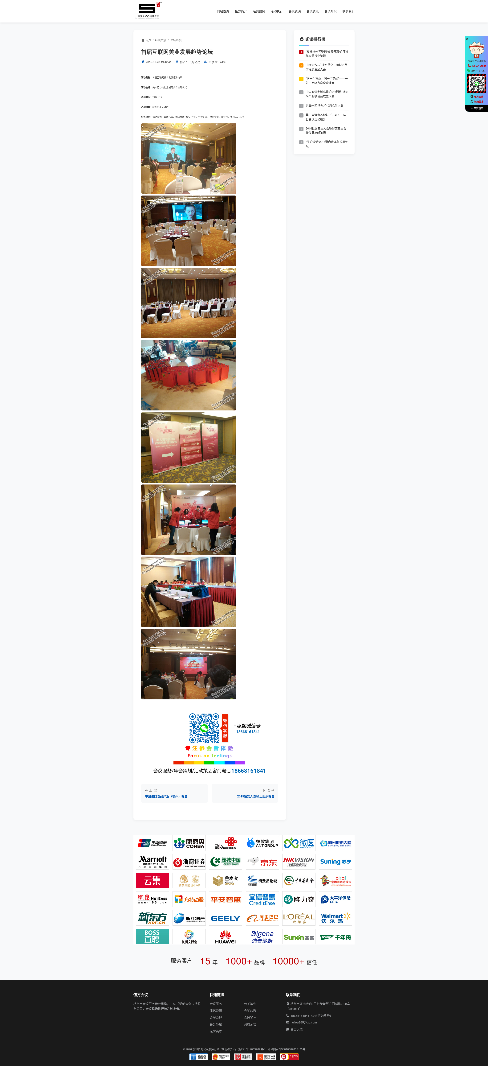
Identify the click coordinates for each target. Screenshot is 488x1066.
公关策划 (250, 1004)
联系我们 (348, 11)
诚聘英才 (216, 1031)
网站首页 (223, 11)
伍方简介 (241, 11)
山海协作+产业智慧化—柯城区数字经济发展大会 (327, 67)
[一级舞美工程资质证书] (243, 1056)
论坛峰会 (176, 40)
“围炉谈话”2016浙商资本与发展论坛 (327, 144)
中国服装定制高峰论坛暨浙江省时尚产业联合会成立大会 (327, 94)
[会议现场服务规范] (198, 1056)
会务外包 (216, 1024)
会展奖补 (250, 1017)
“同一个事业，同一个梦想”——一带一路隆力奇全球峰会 (327, 80)
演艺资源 (216, 1010)
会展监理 (216, 1017)
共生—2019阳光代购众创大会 (324, 105)
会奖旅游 (250, 1010)
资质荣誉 (250, 1024)
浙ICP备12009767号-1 (252, 1049)
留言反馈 (297, 1029)
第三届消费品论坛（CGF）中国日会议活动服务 (326, 117)
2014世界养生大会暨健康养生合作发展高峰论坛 (326, 130)
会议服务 (216, 1004)
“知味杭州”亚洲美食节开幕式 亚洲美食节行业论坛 (327, 53)
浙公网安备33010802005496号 (286, 1049)
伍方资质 (478, 96)
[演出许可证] (221, 1056)
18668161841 (300, 1015)
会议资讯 (313, 11)
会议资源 (295, 11)
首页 (148, 40)
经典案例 (259, 11)
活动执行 (277, 11)
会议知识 (330, 11)
